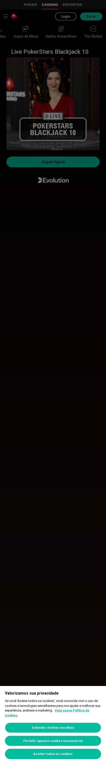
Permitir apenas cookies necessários (53, 741)
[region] (53, 725)
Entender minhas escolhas (53, 727)
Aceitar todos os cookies (52, 754)
